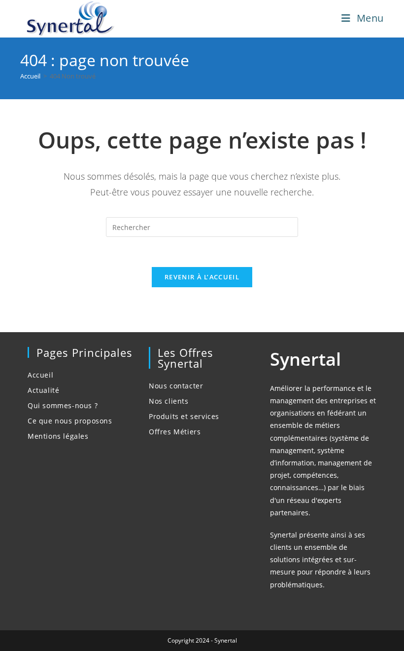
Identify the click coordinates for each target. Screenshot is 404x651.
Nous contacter (176, 385)
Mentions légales (58, 436)
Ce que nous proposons (70, 420)
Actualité (43, 390)
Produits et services (184, 416)
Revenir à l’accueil (202, 276)
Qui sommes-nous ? (63, 405)
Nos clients (169, 401)
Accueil (40, 375)
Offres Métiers (175, 431)
